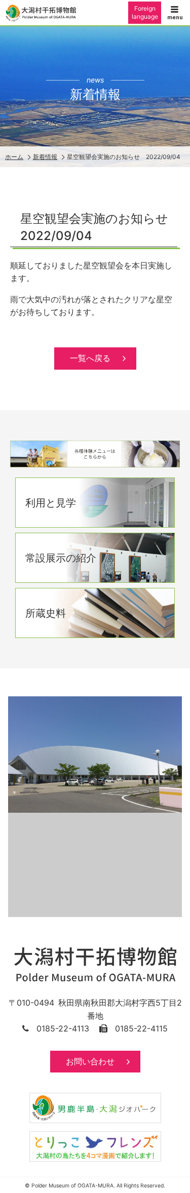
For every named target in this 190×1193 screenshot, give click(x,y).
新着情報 (45, 157)
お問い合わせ (90, 1061)
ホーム (14, 157)
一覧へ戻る (90, 358)
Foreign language (145, 12)
